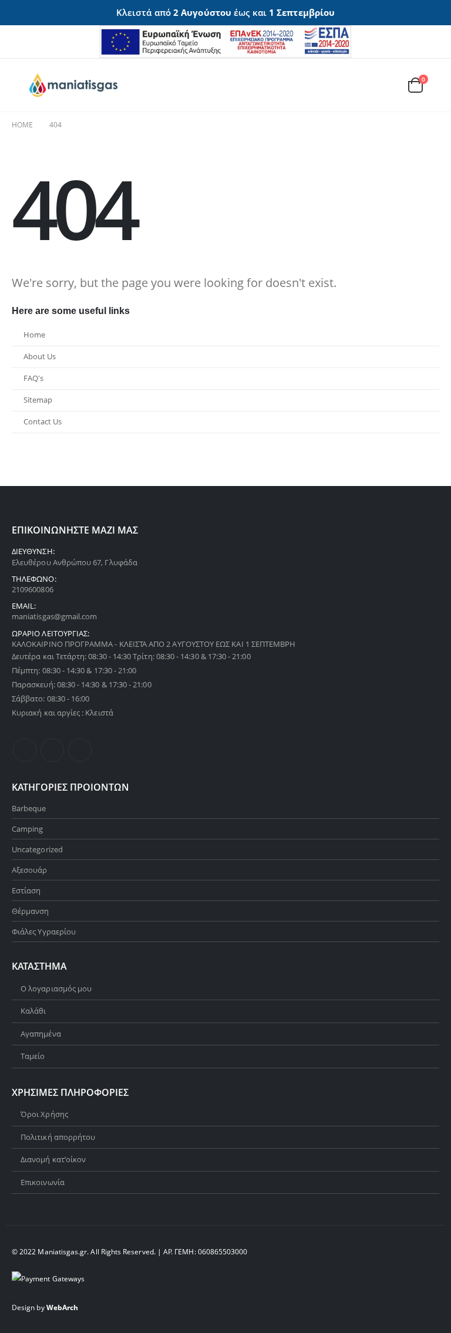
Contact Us (42, 422)
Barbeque (29, 808)
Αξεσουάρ (30, 870)
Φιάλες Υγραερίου (44, 931)
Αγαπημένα (41, 1033)
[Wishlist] (386, 85)
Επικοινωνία (43, 1182)
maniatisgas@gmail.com (54, 616)
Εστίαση (26, 890)
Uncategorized (37, 849)
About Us (39, 357)
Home (34, 335)
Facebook (24, 750)
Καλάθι (33, 1010)
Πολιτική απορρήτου (58, 1137)
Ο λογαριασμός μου (56, 988)
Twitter (52, 750)
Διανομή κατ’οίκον (53, 1159)
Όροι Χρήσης (44, 1114)
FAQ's (33, 378)
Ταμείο (33, 1056)
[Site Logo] (73, 85)
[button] (20, 85)
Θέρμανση (30, 911)
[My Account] (358, 85)
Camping (27, 829)
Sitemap (37, 400)
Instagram (80, 750)
